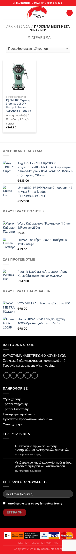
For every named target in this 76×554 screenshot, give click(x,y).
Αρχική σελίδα (18, 26)
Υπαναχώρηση (13, 424)
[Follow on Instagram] (13, 375)
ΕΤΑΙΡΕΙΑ (23, 542)
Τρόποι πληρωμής (15, 404)
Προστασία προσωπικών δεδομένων (28, 419)
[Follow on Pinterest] (34, 375)
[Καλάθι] (69, 13)
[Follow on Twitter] (20, 375)
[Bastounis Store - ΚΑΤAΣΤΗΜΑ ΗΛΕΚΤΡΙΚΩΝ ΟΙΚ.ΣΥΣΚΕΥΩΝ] (37, 13)
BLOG (35, 542)
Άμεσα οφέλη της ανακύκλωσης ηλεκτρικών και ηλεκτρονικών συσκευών (42, 448)
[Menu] (5, 12)
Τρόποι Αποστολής (16, 409)
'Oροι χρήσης (12, 399)
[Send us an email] (27, 375)
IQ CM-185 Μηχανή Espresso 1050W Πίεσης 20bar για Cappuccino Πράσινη (18, 105)
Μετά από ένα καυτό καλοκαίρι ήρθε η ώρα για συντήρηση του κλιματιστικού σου (43, 464)
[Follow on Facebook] (6, 375)
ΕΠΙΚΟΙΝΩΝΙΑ (49, 542)
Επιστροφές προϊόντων (19, 414)
